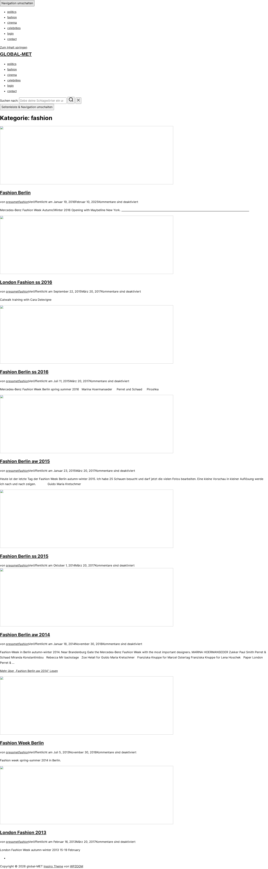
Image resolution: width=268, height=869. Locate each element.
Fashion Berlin (15, 192)
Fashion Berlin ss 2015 (24, 556)
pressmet (12, 202)
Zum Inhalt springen (13, 47)
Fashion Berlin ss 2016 (24, 371)
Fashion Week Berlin (22, 743)
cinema (12, 22)
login (10, 33)
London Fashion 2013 (23, 832)
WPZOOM (76, 866)
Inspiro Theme (53, 866)
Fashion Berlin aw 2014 (25, 634)
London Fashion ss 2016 (26, 282)
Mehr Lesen (29, 671)
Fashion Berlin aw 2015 (25, 461)
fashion (12, 17)
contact (12, 39)
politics (11, 11)
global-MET (16, 54)
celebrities (14, 28)
